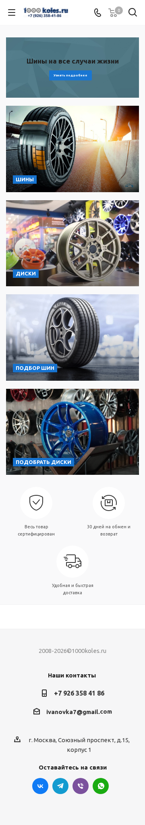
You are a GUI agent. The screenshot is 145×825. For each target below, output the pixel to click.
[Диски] (72, 243)
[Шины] (72, 149)
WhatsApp (101, 786)
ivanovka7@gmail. (73, 711)
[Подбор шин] (72, 337)
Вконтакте (40, 786)
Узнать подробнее (70, 75)
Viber (80, 786)
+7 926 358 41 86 (79, 693)
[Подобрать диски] (72, 432)
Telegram (60, 786)
